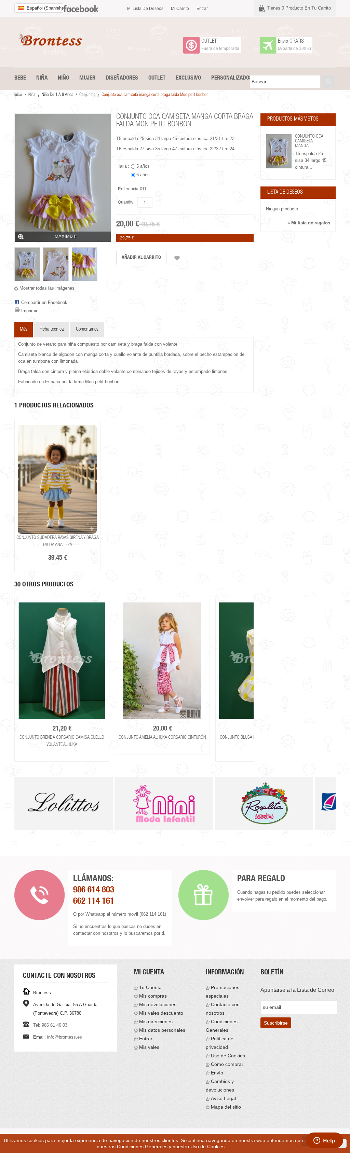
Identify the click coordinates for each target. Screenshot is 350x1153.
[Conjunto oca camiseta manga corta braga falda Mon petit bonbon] (27, 264)
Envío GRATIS (291, 41)
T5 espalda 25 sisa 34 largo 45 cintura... (310, 160)
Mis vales (149, 1047)
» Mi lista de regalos (308, 222)
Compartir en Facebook (44, 302)
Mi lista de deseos (145, 8)
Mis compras (153, 996)
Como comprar (227, 1064)
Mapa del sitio (226, 1107)
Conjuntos (87, 95)
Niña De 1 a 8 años (57, 95)
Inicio (18, 95)
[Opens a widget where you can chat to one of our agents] (324, 1141)
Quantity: (126, 202)
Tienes (299, 8)
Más (23, 329)
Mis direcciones (156, 1021)
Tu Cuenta (150, 987)
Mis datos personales (162, 1030)
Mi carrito (180, 8)
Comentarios (87, 329)
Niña (32, 95)
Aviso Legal (223, 1098)
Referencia (128, 188)
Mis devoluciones (157, 1004)
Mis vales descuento (161, 1013)
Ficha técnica (52, 329)
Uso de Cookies (228, 1055)
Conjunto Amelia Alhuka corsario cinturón (162, 737)
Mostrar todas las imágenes (47, 288)
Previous (13, 675)
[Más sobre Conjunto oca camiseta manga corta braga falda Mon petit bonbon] (279, 151)
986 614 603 (93, 890)
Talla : (124, 166)
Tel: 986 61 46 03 (50, 1025)
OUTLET (209, 41)
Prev (15, 812)
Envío (217, 1072)
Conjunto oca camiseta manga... (309, 141)
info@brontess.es (64, 1037)
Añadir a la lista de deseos (177, 258)
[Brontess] (52, 39)
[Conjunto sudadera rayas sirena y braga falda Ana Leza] (57, 477)
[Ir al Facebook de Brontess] (80, 5)
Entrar (202, 8)
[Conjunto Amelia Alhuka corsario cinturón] (162, 660)
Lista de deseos (285, 192)
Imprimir (29, 310)
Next (254, 675)
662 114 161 (93, 902)
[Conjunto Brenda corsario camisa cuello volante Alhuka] (62, 660)
